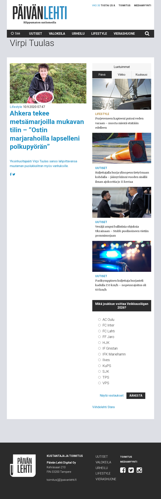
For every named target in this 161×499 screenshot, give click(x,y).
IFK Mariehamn (114, 354)
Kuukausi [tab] (141, 74)
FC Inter (108, 325)
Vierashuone (124, 33)
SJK (105, 371)
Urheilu (78, 33)
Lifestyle (99, 33)
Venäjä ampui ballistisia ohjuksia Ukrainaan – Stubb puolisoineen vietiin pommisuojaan (122, 231)
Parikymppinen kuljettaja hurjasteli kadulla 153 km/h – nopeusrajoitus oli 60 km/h (120, 285)
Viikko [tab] (121, 74)
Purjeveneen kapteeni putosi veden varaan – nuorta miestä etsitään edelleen (119, 123)
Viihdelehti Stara (103, 407)
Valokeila (57, 33)
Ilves (106, 360)
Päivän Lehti (40, 14)
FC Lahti (108, 331)
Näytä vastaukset (111, 395)
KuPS (106, 366)
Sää (17, 33)
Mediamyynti (142, 5)
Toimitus (124, 5)
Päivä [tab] (102, 74)
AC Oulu (108, 319)
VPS (105, 383)
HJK (106, 343)
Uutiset (35, 33)
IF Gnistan (110, 348)
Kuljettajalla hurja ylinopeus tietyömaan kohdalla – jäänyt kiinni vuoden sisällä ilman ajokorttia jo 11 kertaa (122, 177)
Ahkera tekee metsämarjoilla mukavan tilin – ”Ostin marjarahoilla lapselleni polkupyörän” (47, 129)
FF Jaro (108, 337)
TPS (105, 377)
